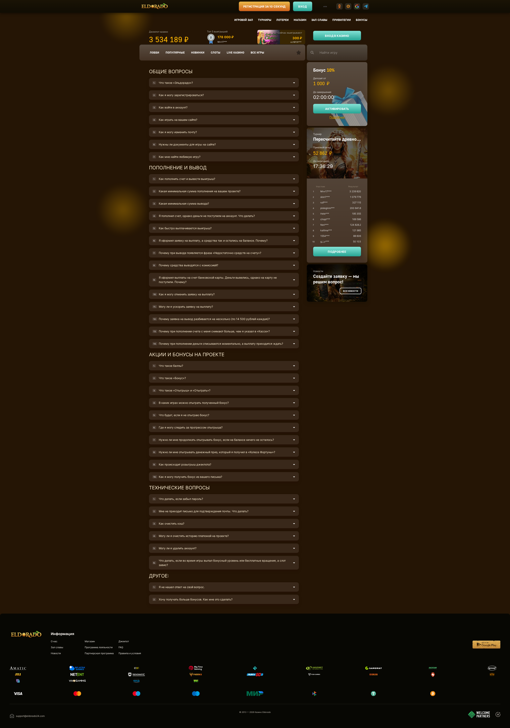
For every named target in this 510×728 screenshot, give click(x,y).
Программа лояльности (99, 647)
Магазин (300, 19)
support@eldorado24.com (30, 715)
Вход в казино (337, 35)
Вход (302, 6)
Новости (56, 653)
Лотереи (282, 19)
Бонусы (361, 19)
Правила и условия (130, 653)
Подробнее (337, 117)
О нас (54, 641)
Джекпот (124, 641)
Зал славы (319, 19)
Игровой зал (243, 19)
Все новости (350, 291)
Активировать (337, 108)
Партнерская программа (99, 653)
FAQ (121, 647)
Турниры (264, 19)
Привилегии (341, 19)
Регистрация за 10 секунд (264, 6)
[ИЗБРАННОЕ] (298, 53)
